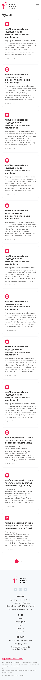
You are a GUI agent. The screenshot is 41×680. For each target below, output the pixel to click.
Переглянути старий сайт (12, 659)
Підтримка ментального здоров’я (20, 609)
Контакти (20, 631)
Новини (20, 619)
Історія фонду (20, 622)
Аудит (20, 625)
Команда (20, 628)
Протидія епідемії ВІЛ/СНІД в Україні (20, 606)
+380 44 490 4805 (20, 644)
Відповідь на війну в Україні (20, 600)
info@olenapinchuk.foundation (20, 640)
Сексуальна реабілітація (20, 603)
